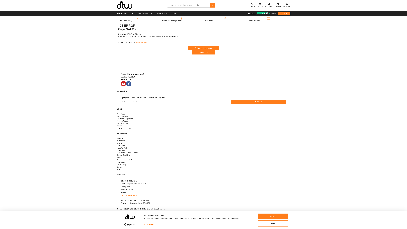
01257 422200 (128, 76)
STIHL (172, 22)
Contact (119, 167)
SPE (123, 51)
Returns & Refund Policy (125, 160)
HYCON (271, 22)
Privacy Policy (122, 162)
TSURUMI (223, 42)
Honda (222, 32)
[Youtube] (123, 83)
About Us (120, 138)
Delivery (119, 157)
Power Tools (121, 114)
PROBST (173, 42)
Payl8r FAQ (121, 150)
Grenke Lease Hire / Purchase (127, 153)
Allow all (273, 216)
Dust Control (175, 51)
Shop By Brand (143, 13)
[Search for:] (188, 5)
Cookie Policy (121, 164)
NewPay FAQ (121, 143)
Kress (246, 22)
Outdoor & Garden (123, 123)
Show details (149, 224)
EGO (270, 32)
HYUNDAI (174, 32)
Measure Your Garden (124, 128)
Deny (273, 223)
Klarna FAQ (121, 145)
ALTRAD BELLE (201, 22)
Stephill (148, 51)
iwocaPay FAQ (122, 148)
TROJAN (149, 22)
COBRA (149, 32)
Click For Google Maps (129, 195)
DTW (123, 22)
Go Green (120, 126)
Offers (284, 13)
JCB (196, 32)
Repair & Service (162, 13)
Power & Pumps (122, 121)
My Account (121, 141)
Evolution (198, 51)
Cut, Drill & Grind (122, 116)
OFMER (149, 42)
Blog (174, 13)
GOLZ (222, 51)
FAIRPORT (248, 42)
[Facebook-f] (128, 83)
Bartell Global (249, 32)
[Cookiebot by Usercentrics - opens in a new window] (130, 224)
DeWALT (223, 22)
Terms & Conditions (123, 155)
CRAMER (124, 42)
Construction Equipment (125, 119)
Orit (270, 42)
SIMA (197, 42)
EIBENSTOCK (126, 32)
